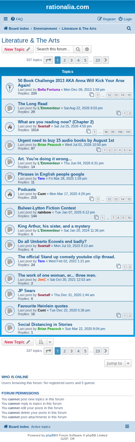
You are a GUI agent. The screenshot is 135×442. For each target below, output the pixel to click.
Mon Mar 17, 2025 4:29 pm (70, 194)
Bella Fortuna (49, 89)
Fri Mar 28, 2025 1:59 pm (68, 178)
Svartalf (44, 126)
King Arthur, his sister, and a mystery (54, 226)
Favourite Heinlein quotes (43, 306)
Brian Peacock (49, 144)
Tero (41, 178)
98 (106, 132)
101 (128, 132)
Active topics (41, 427)
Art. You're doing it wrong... (45, 159)
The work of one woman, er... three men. (57, 275)
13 (115, 95)
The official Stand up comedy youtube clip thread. (66, 256)
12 (109, 95)
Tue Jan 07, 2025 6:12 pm (75, 212)
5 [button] (85, 60)
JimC (42, 279)
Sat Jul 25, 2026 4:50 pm (73, 126)
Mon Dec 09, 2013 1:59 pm (84, 89)
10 (129, 218)
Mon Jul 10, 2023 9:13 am (73, 246)
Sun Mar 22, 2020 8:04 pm (85, 329)
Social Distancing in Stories (45, 324)
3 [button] (71, 60)
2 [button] (64, 60)
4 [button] (78, 60)
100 (120, 132)
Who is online (15, 377)
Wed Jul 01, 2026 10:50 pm (85, 144)
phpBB (51, 435)
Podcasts (27, 189)
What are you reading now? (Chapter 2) (56, 122)
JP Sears (26, 290)
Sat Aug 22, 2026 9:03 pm (83, 108)
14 (122, 95)
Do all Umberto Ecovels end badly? (52, 241)
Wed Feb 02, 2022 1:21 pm (69, 261)
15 (129, 95)
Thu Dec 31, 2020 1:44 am (74, 295)
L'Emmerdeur (49, 108)
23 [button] (97, 60)
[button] (48, 60)
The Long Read (32, 103)
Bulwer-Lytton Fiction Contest (47, 208)
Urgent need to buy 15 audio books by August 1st (66, 140)
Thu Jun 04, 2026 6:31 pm (84, 163)
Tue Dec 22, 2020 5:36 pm (70, 310)
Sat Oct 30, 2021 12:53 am (70, 279)
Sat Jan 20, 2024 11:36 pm (84, 230)
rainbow (44, 212)
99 (112, 132)
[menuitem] (16, 19)
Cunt (42, 194)
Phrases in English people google (51, 174)
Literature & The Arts (31, 40)
